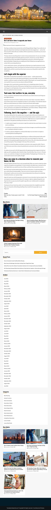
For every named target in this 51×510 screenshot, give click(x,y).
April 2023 (6, 363)
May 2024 (6, 336)
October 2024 (7, 323)
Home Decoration (7, 217)
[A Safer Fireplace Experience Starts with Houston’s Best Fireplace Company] (14, 234)
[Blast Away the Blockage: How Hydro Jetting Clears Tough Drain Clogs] (14, 211)
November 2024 (7, 321)
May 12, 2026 (13, 493)
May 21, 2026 (36, 471)
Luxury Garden (7, 420)
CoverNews (35, 508)
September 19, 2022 (15, 42)
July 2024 (6, 331)
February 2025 (7, 313)
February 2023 (7, 368)
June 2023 (6, 358)
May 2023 (6, 361)
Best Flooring (7, 395)
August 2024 (7, 328)
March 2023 (6, 366)
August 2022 (7, 383)
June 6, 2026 (13, 223)
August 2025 (7, 303)
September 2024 (7, 326)
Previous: (14, 195)
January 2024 (7, 346)
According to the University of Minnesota (14, 86)
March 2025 (6, 311)
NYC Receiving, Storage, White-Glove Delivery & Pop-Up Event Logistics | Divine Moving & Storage (24, 268)
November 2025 (7, 296)
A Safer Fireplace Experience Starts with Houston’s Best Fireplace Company (13, 244)
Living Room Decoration (9, 418)
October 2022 (7, 378)
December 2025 (7, 293)
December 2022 (7, 373)
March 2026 (6, 286)
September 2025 (7, 301)
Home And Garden (8, 400)
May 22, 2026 (13, 471)
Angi (21, 174)
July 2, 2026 (13, 447)
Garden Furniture (7, 398)
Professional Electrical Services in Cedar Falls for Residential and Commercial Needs (21, 270)
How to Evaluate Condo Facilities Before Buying (14, 260)
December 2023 (7, 348)
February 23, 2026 (37, 223)
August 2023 (7, 356)
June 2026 (6, 281)
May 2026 (6, 283)
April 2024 (6, 338)
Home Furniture (7, 410)
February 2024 (7, 343)
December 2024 (7, 318)
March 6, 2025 (13, 246)
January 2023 (7, 371)
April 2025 (6, 308)
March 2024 (6, 341)
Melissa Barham (7, 42)
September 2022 (7, 381)
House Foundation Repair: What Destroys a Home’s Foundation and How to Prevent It (36, 221)
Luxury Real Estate (8, 423)
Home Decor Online (8, 403)
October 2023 (7, 353)
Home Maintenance (8, 38)
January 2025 (7, 316)
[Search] (47, 31)
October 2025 (7, 298)
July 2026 (6, 278)
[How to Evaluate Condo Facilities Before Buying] (14, 436)
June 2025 (6, 306)
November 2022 (7, 376)
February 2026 (7, 288)
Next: (37, 195)
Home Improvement (8, 413)
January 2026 (7, 291)
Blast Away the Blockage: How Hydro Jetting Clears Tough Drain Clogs (14, 221)
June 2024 (6, 333)
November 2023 (7, 351)
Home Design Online (8, 408)
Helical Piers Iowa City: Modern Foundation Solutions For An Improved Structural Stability (23, 265)
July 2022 (6, 386)
